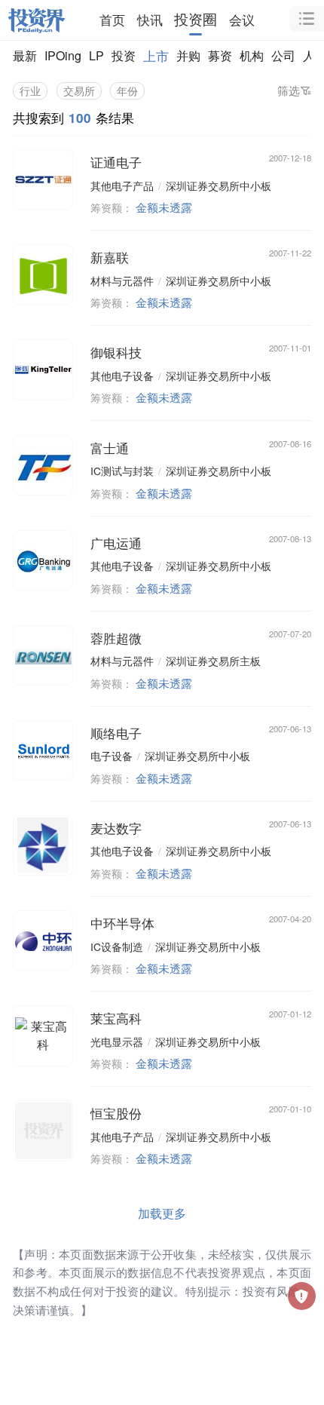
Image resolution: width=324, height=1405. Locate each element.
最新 (25, 55)
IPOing (62, 55)
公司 (283, 55)
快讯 (150, 19)
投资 (124, 55)
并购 (188, 55)
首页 (112, 19)
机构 (252, 55)
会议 (242, 19)
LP (96, 55)
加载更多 (162, 1213)
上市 (156, 55)
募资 (220, 55)
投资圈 (195, 19)
